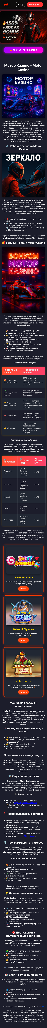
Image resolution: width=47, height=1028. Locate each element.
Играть (23, 588)
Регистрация (34, 4)
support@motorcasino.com (25, 803)
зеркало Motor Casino (26, 836)
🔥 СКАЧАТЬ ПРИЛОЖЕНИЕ (23, 50)
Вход (20, 4)
